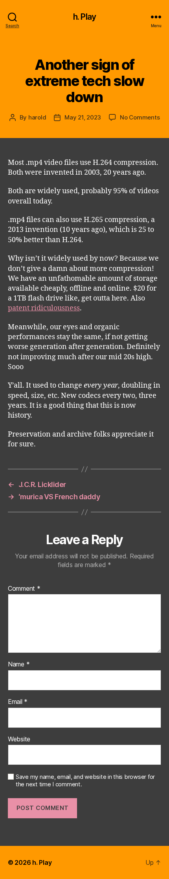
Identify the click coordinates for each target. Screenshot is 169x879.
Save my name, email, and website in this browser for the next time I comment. (85, 780)
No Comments (140, 117)
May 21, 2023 (82, 117)
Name (18, 664)
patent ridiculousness (44, 308)
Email (18, 701)
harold (37, 117)
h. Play (84, 17)
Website (19, 739)
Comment (24, 588)
